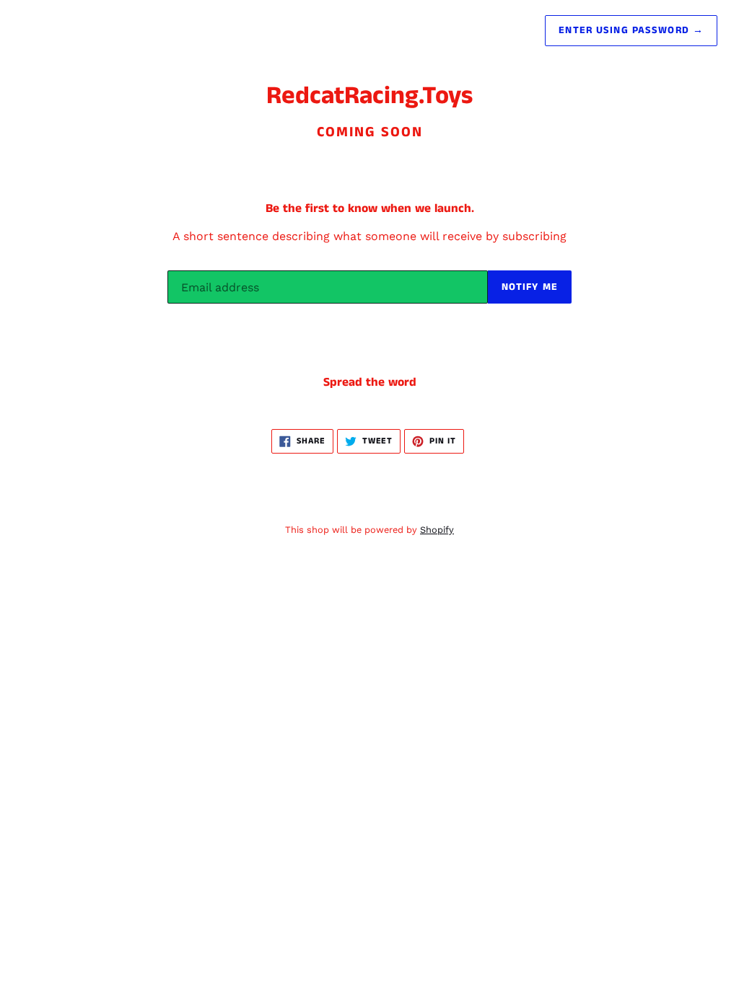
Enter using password (631, 30)
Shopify (437, 529)
